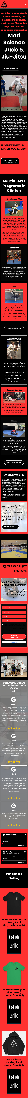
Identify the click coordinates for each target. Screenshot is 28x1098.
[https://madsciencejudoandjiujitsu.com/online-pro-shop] (4, 4)
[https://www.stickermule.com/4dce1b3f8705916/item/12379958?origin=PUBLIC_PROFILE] (14, 1011)
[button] (25, 4)
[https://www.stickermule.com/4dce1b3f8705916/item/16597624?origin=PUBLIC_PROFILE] (14, 941)
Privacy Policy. (14, 642)
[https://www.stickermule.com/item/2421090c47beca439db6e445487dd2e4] (14, 1081)
